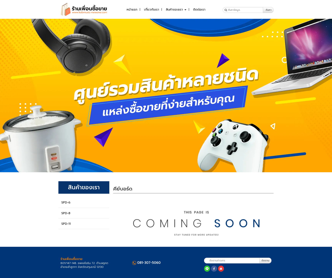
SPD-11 (66, 223)
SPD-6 (65, 202)
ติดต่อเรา (199, 9)
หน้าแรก (132, 9)
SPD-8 (65, 213)
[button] (25, 95)
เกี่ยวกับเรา (151, 9)
